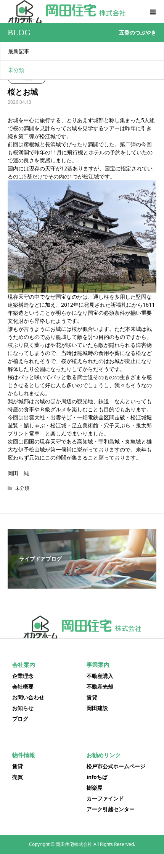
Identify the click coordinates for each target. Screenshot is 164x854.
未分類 (16, 70)
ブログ (20, 718)
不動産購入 (100, 675)
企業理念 (23, 675)
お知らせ (23, 708)
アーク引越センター (111, 809)
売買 (17, 776)
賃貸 (92, 697)
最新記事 (18, 51)
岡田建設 (97, 708)
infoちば (97, 776)
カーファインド (105, 798)
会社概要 (23, 686)
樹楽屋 (95, 787)
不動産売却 (100, 686)
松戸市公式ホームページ (116, 766)
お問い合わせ (28, 697)
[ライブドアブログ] (82, 583)
